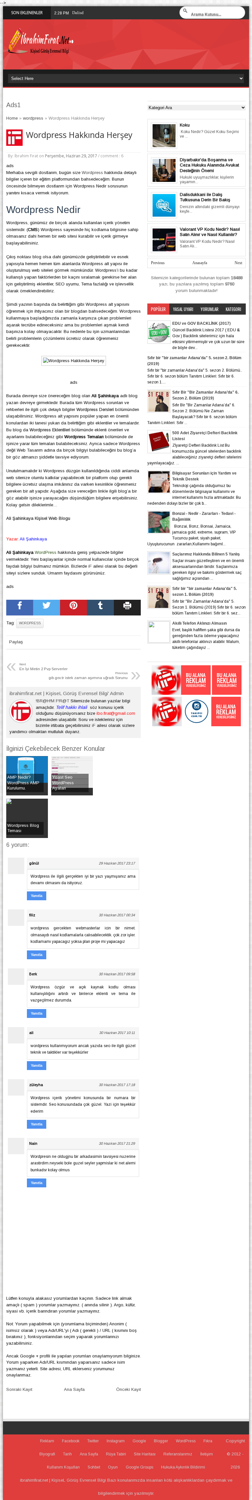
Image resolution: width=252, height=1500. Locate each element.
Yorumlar (209, 309)
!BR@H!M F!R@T (52, 700)
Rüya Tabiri (116, 1454)
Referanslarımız (177, 1454)
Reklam (47, 1441)
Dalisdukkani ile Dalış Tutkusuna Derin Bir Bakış (205, 197)
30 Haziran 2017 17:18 (117, 1085)
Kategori (233, 309)
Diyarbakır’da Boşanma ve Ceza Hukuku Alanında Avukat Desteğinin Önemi (209, 165)
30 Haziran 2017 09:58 (117, 974)
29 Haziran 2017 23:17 (117, 863)
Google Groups (139, 1467)
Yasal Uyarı (183, 309)
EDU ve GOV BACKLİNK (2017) (201, 323)
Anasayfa (199, 263)
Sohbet (94, 1467)
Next (238, 263)
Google (139, 1441)
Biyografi (47, 1454)
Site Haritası (145, 1454)
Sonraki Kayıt (19, 1389)
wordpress (30, 623)
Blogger (161, 1441)
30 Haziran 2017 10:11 (117, 1033)
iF (90, 566)
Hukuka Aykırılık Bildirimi (183, 1467)
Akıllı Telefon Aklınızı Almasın (199, 623)
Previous (158, 263)
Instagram (116, 1441)
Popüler (158, 309)
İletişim (206, 1454)
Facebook (70, 1441)
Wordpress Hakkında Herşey (79, 134)
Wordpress (92, 172)
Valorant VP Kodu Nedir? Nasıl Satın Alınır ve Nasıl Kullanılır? (210, 232)
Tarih (67, 1454)
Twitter (93, 1441)
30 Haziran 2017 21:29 (117, 1143)
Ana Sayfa (74, 1389)
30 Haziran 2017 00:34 (117, 915)
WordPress (186, 1441)
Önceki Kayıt (128, 1389)
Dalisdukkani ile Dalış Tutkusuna (102, 12)
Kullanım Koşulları (63, 1467)
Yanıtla (36, 896)
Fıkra (207, 1441)
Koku (185, 125)
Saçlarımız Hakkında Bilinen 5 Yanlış (206, 554)
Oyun (113, 1467)
